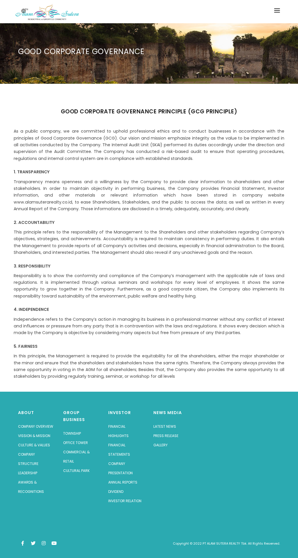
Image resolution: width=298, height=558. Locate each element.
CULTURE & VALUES (34, 445)
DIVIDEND (115, 491)
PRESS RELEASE (165, 435)
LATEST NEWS (164, 426)
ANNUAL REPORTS (122, 482)
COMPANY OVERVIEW (35, 426)
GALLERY (160, 445)
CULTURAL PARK (76, 470)
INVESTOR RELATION (124, 500)
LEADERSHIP (27, 472)
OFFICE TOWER (75, 442)
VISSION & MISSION (34, 435)
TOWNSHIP (72, 433)
